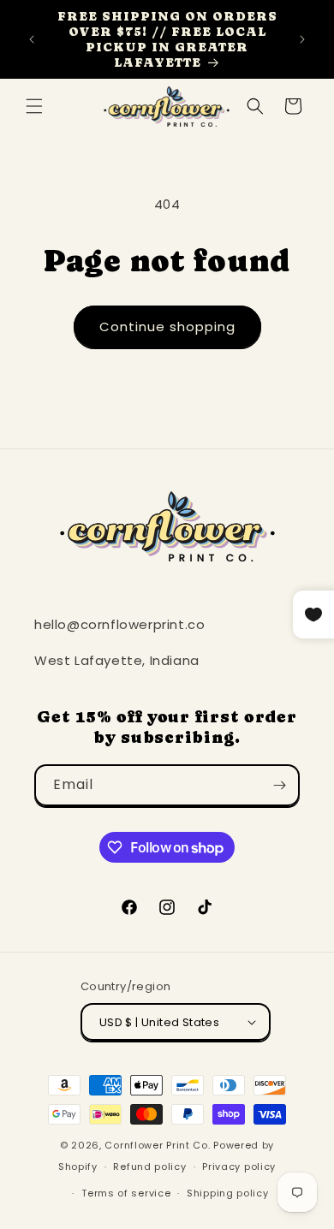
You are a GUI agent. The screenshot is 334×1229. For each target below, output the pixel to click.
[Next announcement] (302, 39)
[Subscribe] (279, 785)
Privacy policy (239, 1166)
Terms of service (125, 1193)
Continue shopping (167, 326)
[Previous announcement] (32, 39)
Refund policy (149, 1166)
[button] (34, 106)
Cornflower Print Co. (157, 1145)
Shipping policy (228, 1193)
